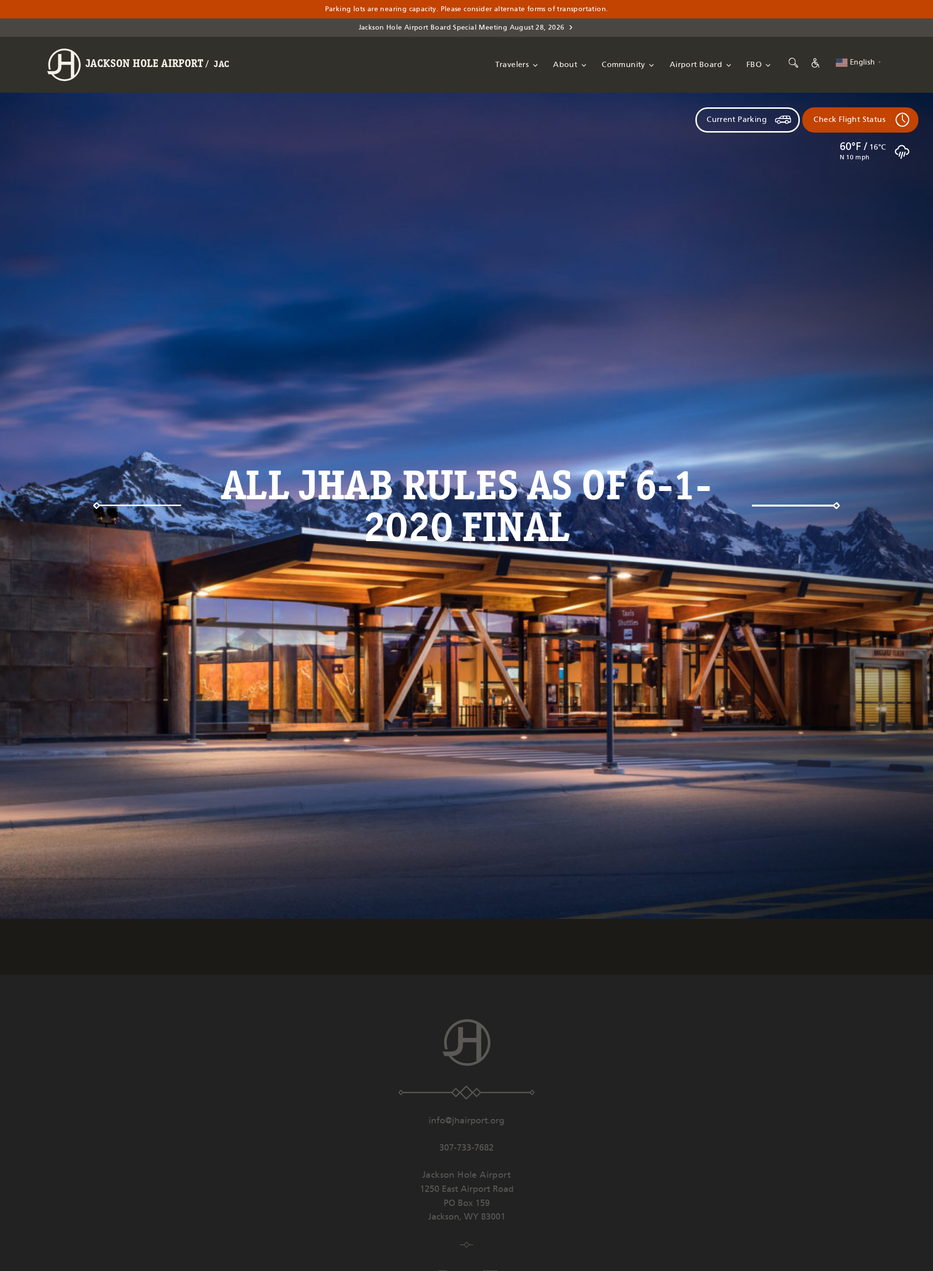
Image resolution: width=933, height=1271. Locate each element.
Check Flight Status (849, 120)
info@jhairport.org (466, 1121)
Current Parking (737, 120)
